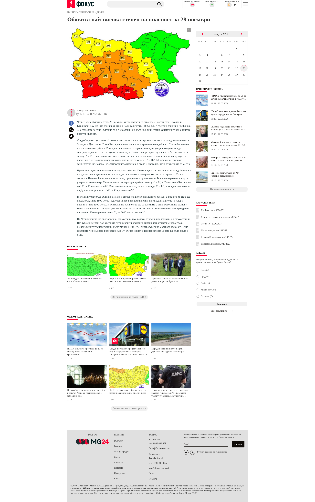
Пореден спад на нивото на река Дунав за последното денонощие (167, 350)
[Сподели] (71, 136)
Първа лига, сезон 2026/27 (214, 230)
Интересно (119, 473)
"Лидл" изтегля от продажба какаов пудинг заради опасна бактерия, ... (228, 113)
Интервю (118, 468)
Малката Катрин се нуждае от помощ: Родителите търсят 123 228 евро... (228, 143)
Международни (121, 451)
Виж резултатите (219, 311)
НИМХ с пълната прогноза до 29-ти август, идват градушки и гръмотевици (85, 352)
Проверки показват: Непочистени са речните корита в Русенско (169, 280)
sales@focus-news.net (159, 468)
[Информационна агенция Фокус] (186, 452)
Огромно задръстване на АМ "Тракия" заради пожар (225, 174)
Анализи (118, 462)
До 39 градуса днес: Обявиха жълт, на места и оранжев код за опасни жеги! (128, 391)
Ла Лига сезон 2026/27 (212, 210)
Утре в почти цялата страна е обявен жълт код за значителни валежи (127, 280)
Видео (117, 478)
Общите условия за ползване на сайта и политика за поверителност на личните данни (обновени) (129, 488)
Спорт (117, 457)
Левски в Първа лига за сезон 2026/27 (220, 217)
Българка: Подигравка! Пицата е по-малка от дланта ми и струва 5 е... (229, 159)
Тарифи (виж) (156, 458)
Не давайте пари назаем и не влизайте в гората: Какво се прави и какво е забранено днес (86, 393)
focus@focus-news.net (159, 448)
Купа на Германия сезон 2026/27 (217, 237)
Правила (153, 479)
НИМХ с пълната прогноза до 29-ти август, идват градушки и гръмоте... (228, 97)
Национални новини (209, 89)
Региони (118, 446)
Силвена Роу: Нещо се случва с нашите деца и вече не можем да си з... (228, 128)
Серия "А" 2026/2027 (211, 223)
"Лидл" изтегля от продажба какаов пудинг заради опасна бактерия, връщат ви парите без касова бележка (128, 352)
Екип (151, 473)
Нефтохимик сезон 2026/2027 (215, 244)
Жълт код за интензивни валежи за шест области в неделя (84, 280)
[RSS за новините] (192, 452)
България (118, 441)
